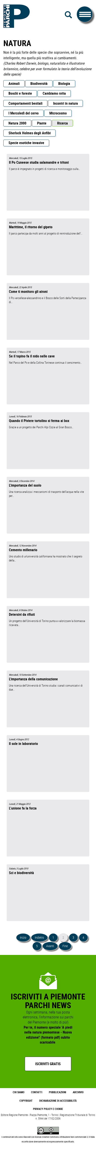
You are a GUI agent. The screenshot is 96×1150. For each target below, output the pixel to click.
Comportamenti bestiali (25, 103)
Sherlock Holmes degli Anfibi (29, 132)
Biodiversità (39, 83)
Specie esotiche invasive (26, 142)
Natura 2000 (17, 123)
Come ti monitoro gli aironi (28, 291)
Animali (14, 83)
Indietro (39, 937)
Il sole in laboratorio (23, 743)
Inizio (23, 937)
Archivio (78, 1092)
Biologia (64, 83)
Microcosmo (58, 113)
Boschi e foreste (20, 93)
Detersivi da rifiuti (22, 614)
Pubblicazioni (57, 1092)
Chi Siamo (18, 1092)
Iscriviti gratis (48, 1063)
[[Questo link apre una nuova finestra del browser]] (48, 1130)
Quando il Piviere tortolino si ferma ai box (39, 420)
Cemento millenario (23, 549)
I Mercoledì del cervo (23, 113)
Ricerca (62, 123)
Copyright (26, 1101)
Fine (65, 946)
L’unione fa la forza (23, 808)
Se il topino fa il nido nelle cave (32, 356)
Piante (41, 123)
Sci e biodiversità (21, 872)
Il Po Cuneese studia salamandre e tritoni (39, 162)
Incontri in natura (65, 103)
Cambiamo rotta (54, 93)
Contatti (36, 1092)
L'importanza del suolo (25, 485)
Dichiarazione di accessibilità (58, 1101)
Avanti (50, 946)
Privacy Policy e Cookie (48, 1109)
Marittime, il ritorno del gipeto (30, 226)
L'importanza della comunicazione (33, 679)
